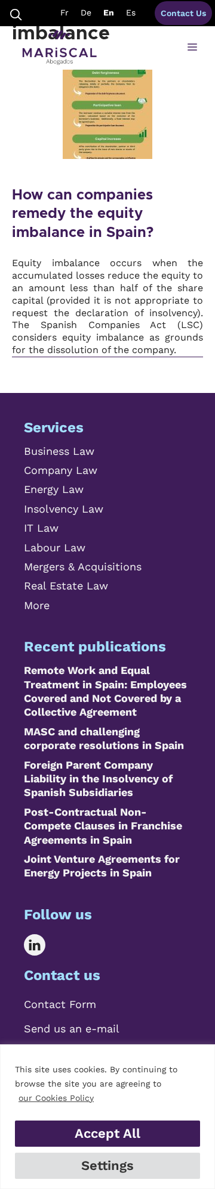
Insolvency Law (63, 509)
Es (131, 12)
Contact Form (60, 1004)
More (37, 605)
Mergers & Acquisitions (83, 566)
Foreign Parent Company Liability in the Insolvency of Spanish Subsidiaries (98, 779)
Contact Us (183, 13)
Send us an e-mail (71, 1028)
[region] (107, 1116)
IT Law (41, 528)
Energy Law (54, 489)
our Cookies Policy (56, 1098)
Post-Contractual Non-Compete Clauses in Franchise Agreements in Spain (103, 826)
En (108, 12)
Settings (107, 1165)
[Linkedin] (43, 945)
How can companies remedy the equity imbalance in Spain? (82, 213)
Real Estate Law (66, 585)
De (86, 12)
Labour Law (54, 547)
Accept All (107, 1133)
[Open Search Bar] (16, 13)
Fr (64, 12)
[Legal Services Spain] (59, 47)
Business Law (59, 451)
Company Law (60, 470)
